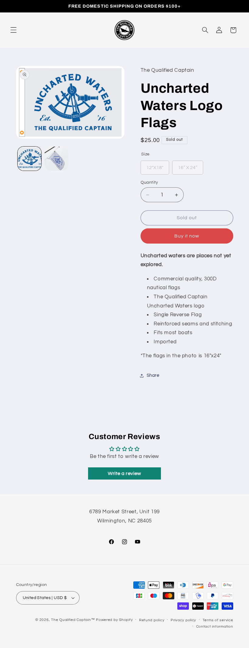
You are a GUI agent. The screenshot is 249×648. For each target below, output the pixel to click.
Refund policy (152, 620)
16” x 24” (187, 165)
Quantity (149, 182)
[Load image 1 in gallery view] (29, 158)
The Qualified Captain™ (73, 620)
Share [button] (153, 375)
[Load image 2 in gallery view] (56, 158)
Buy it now (187, 236)
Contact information (214, 626)
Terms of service (218, 620)
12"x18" (154, 165)
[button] (13, 30)
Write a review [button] (124, 473)
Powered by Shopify (114, 620)
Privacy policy (183, 620)
